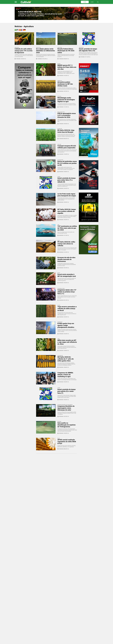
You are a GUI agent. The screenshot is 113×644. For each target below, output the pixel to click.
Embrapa (59, 96)
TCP (58, 224)
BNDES (58, 63)
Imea (58, 338)
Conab (58, 305)
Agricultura (17, 47)
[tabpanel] (56, 13)
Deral (58, 240)
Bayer (58, 438)
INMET (58, 176)
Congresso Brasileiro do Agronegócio (65, 404)
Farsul (58, 272)
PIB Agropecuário (61, 112)
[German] (25, 29)
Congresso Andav (61, 288)
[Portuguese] (16, 29)
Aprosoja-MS (60, 355)
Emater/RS (59, 128)
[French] (22, 29)
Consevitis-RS (60, 159)
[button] (16, 2)
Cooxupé (59, 144)
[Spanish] (20, 29)
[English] (18, 29)
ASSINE (84, 1)
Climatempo (59, 321)
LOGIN (92, 1)
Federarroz (59, 80)
